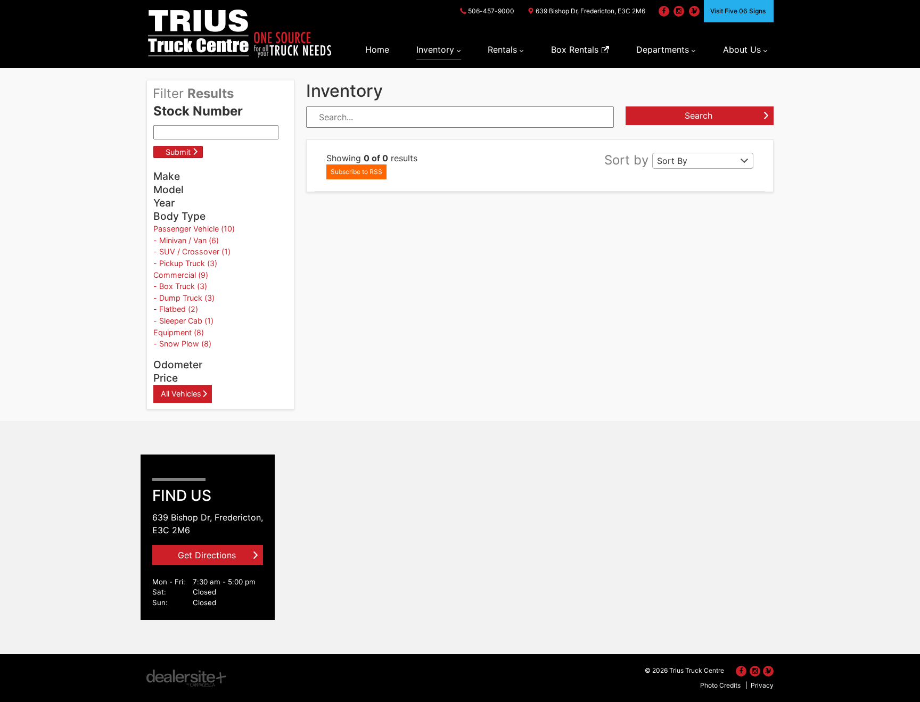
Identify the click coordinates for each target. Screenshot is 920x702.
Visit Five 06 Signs (742, 14)
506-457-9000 (491, 11)
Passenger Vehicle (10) (194, 228)
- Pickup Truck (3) (185, 263)
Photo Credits (720, 685)
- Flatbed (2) (175, 308)
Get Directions (207, 555)
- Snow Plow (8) (182, 343)
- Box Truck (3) (180, 286)
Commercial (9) (180, 274)
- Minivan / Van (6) (186, 240)
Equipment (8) (178, 332)
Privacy (762, 685)
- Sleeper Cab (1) (183, 320)
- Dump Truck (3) (184, 297)
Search (698, 115)
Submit (178, 151)
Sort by (628, 160)
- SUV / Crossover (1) (192, 251)
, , (591, 11)
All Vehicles (181, 393)
